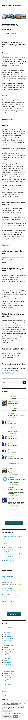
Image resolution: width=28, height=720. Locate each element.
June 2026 (7, 632)
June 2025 (7, 656)
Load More (14, 511)
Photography (12, 423)
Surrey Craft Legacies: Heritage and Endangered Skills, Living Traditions (16, 502)
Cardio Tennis (12, 438)
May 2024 (7, 684)
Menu (4, 10)
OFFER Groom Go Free (11, 560)
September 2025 (9, 649)
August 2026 (8, 627)
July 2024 (6, 680)
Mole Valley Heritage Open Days (13, 536)
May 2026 (7, 634)
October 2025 (8, 647)
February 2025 (8, 664)
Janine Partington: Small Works (15, 471)
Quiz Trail (5, 699)
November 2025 (9, 645)
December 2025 (8, 643)
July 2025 (6, 654)
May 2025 (7, 658)
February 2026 (8, 638)
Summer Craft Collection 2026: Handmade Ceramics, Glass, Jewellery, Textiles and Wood (16, 491)
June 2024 (7, 682)
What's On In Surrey (11, 5)
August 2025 (8, 651)
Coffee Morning (13, 445)
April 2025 (7, 660)
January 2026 (8, 640)
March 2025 (7, 662)
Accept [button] (15, 716)
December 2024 (8, 669)
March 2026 (7, 636)
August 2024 (8, 677)
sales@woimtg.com (8, 373)
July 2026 (7, 630)
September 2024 (9, 675)
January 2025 (8, 667)
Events (4, 691)
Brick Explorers (13, 404)
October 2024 (8, 673)
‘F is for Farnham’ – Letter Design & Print (16, 430)
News (4, 695)
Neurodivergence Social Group (15, 459)
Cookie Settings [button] (7, 711)
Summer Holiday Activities (16, 415)
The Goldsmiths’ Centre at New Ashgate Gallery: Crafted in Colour (16, 481)
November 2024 (9, 671)
